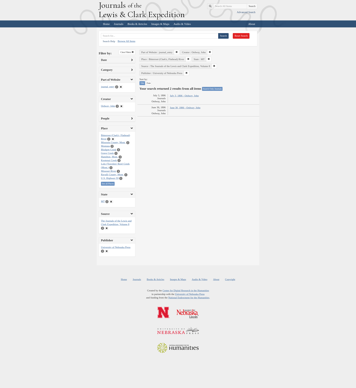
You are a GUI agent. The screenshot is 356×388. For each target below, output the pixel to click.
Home (106, 23)
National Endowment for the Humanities (188, 297)
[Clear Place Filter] (113, 139)
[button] (176, 52)
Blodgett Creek (108, 149)
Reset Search (241, 35)
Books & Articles (137, 23)
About (251, 23)
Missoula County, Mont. (113, 142)
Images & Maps (160, 23)
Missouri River (108, 171)
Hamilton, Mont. (109, 156)
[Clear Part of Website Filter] (121, 87)
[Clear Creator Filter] (121, 106)
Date (149, 83)
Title (142, 83)
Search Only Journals (212, 89)
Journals (118, 23)
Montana (105, 146)
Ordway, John (108, 106)
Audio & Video (182, 23)
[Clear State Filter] (111, 201)
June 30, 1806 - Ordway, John (185, 107)
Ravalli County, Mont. (112, 174)
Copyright (230, 279)
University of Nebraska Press (115, 247)
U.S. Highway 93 (110, 178)
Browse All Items (126, 41)
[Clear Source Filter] (107, 228)
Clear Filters (126, 52)
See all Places (108, 183)
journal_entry (107, 86)
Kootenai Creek (109, 160)
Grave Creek (107, 153)
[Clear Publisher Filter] (107, 251)
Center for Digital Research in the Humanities (186, 290)
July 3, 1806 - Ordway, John (184, 95)
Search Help (109, 41)
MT (103, 201)
